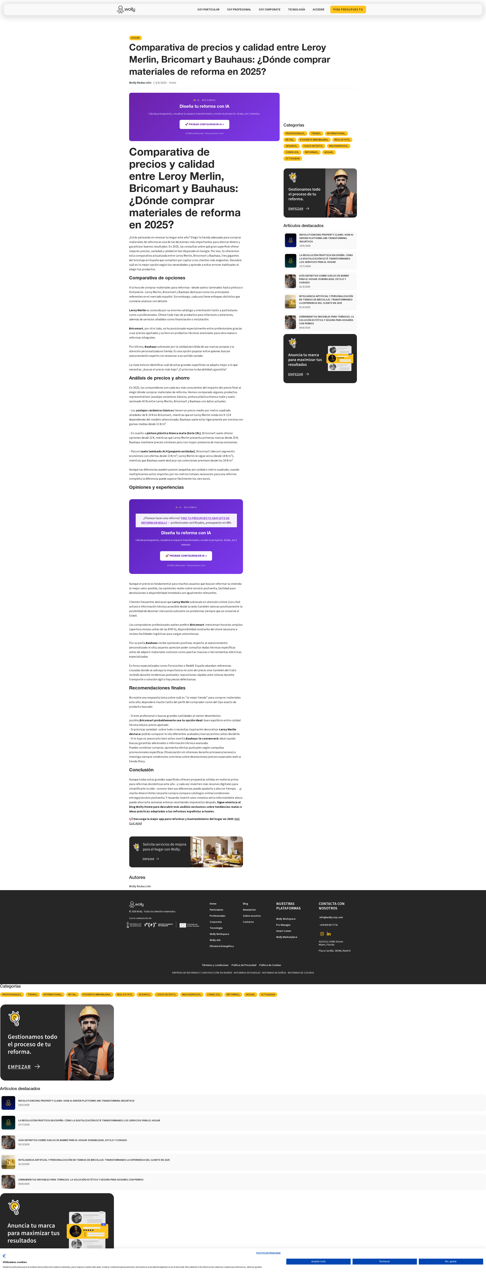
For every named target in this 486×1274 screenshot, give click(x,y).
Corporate (216, 922)
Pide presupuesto (348, 9)
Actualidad (293, 158)
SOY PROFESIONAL (239, 9)
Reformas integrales (247, 973)
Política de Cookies (270, 965)
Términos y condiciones (215, 965)
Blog (245, 904)
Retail (289, 140)
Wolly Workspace (219, 934)
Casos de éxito (313, 146)
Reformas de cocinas (301, 973)
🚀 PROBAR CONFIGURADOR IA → (204, 124)
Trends (315, 133)
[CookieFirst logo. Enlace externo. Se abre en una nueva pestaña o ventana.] (4, 1257)
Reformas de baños (274, 973)
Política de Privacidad (244, 965)
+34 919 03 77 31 (329, 925)
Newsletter (249, 910)
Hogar (135, 38)
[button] (296, 9)
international (336, 133)
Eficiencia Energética (222, 946)
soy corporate (269, 9)
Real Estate (342, 140)
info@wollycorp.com (331, 917)
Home (213, 904)
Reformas (311, 152)
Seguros (291, 146)
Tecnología (216, 928)
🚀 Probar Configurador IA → (186, 556)
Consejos (292, 152)
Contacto (248, 922)
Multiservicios (338, 146)
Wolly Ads (215, 940)
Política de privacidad (268, 1253)
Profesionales (295, 133)
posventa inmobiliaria (314, 140)
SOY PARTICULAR (208, 9)
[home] (127, 9)
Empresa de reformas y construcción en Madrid (202, 973)
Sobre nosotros (252, 916)
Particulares (216, 910)
